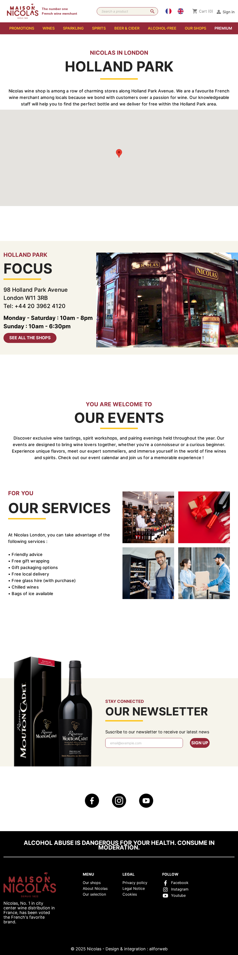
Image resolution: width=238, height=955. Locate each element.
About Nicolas (95, 888)
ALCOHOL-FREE (162, 28)
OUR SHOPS (195, 28)
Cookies (129, 894)
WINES (49, 28)
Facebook (179, 882)
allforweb (158, 948)
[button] (119, 153)
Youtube (178, 895)
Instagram (179, 889)
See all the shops (30, 337)
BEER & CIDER (126, 28)
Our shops (92, 882)
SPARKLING (73, 28)
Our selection (94, 894)
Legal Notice (133, 888)
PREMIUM (223, 28)
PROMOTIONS (21, 28)
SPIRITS (99, 28)
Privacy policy (134, 882)
